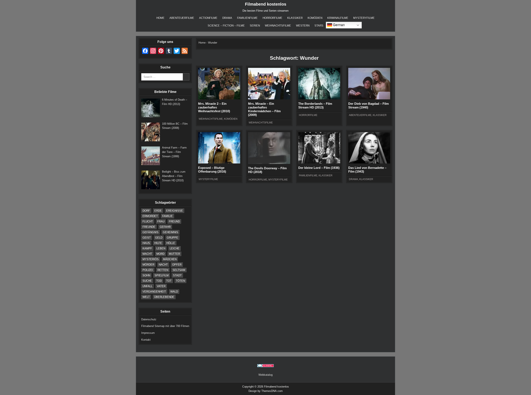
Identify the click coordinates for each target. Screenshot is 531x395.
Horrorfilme (272, 18)
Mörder (148, 264)
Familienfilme (247, 18)
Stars (318, 25)
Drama (227, 18)
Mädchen (170, 259)
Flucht (147, 221)
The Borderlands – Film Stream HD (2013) (315, 105)
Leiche (174, 248)
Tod (159, 280)
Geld (158, 237)
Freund (174, 221)
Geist (146, 237)
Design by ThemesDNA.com (265, 391)
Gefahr (165, 226)
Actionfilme (208, 18)
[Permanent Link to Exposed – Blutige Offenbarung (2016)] (219, 148)
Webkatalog (265, 374)
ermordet (150, 216)
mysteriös (150, 259)
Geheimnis (170, 232)
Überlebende (164, 297)
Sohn (146, 275)
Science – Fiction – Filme (226, 25)
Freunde (148, 226)
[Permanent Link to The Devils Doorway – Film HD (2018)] (269, 148)
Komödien (315, 18)
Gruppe (172, 237)
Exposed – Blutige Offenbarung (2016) (212, 169)
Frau (160, 221)
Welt (146, 297)
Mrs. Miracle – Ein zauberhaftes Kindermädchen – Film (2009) (264, 109)
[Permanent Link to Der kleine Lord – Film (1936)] (319, 148)
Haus (146, 243)
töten (180, 280)
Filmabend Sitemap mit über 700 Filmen (165, 326)
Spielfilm (162, 275)
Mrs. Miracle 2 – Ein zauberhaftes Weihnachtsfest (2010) (214, 107)
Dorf (146, 210)
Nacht (163, 264)
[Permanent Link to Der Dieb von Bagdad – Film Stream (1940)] (369, 83)
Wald (174, 291)
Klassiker (295, 18)
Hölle (170, 243)
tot (169, 280)
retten (162, 270)
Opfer (176, 264)
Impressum (148, 332)
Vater (161, 286)
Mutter (174, 253)
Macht (147, 253)
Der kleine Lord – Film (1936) (319, 167)
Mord (160, 253)
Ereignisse (174, 210)
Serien (255, 25)
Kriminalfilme (337, 18)
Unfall (147, 286)
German (338, 25)
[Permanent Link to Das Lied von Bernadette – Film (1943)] (369, 148)
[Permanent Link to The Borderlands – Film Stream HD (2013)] (319, 83)
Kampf (147, 248)
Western (302, 25)
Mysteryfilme (364, 18)
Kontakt (146, 339)
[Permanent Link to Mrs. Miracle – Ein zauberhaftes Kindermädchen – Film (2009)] (269, 83)
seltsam (179, 270)
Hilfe (158, 243)
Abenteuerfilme (181, 18)
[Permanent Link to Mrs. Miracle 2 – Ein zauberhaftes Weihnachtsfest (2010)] (219, 83)
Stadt (177, 275)
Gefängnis (150, 232)
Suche (147, 280)
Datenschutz (148, 319)
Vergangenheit (154, 291)
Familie (167, 216)
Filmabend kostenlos (265, 4)
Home (160, 18)
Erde (158, 210)
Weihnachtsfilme (278, 25)
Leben (160, 248)
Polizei (147, 270)
